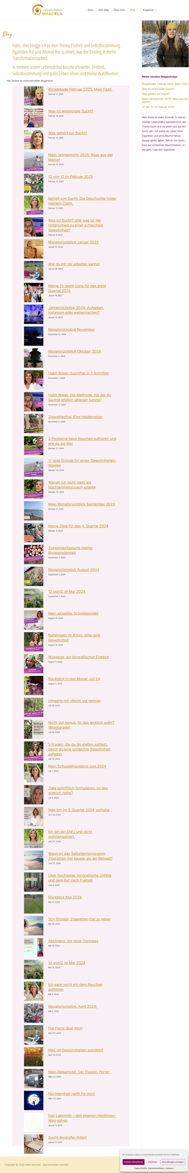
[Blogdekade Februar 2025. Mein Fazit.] (33, 96)
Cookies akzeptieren (133, 1162)
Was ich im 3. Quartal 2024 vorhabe (78, 810)
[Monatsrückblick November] (33, 336)
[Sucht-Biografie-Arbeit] (33, 1144)
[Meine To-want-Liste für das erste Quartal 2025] (33, 292)
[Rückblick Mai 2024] (33, 904)
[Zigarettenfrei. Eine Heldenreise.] (33, 423)
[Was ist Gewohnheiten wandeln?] (33, 1056)
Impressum (169, 1168)
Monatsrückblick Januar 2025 (73, 242)
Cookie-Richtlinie (140, 1168)
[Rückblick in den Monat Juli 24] (33, 685)
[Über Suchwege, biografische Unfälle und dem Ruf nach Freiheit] (33, 882)
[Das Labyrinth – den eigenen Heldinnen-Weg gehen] (33, 1122)
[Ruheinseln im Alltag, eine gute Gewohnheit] (33, 641)
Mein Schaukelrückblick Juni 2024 (77, 766)
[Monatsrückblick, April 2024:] (33, 1013)
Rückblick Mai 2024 (65, 897)
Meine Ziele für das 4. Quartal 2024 (78, 526)
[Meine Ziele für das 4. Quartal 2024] (33, 532)
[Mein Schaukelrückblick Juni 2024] (33, 773)
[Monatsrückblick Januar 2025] (33, 248)
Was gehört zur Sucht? (67, 133)
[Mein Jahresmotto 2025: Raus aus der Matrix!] (33, 161)
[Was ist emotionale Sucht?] (33, 117)
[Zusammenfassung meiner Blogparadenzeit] (33, 554)
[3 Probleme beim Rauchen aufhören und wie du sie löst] (33, 445)
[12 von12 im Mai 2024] (33, 598)
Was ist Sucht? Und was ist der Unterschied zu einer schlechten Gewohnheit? (75, 225)
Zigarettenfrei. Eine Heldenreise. (75, 417)
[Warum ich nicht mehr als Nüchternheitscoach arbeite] (33, 489)
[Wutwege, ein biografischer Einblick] (33, 663)
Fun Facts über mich (65, 1028)
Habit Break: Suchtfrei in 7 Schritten (78, 373)
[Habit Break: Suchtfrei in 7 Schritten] (33, 379)
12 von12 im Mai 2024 (66, 591)
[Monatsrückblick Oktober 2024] (33, 358)
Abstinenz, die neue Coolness (73, 941)
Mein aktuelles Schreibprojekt (73, 613)
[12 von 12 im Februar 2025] (33, 183)
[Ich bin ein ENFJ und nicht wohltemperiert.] (33, 838)
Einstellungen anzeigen (173, 1162)
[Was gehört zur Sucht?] (33, 139)
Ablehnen (152, 1162)
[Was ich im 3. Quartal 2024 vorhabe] (33, 816)
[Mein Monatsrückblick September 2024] (33, 510)
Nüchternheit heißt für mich (71, 1094)
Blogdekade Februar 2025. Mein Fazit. (80, 89)
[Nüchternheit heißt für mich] (33, 1100)
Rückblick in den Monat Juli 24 (74, 679)
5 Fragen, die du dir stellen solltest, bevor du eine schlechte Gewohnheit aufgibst (79, 749)
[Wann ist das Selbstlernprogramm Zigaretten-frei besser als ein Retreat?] (33, 860)
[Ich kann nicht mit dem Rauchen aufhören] (33, 991)
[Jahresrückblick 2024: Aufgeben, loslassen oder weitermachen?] (33, 314)
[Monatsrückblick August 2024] (33, 576)
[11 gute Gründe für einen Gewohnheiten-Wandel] (33, 467)
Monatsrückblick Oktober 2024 (74, 351)
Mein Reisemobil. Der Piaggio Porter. (79, 1072)
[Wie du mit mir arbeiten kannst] (33, 270)
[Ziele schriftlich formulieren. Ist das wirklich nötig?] (33, 794)
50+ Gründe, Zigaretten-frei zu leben (79, 919)
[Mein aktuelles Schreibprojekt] (33, 620)
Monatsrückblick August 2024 (73, 569)
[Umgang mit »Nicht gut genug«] (33, 707)
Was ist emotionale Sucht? (70, 111)
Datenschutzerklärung (156, 1168)
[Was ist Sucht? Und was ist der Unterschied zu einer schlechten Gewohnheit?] (33, 227)
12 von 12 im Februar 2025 (70, 176)
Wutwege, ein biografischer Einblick (78, 657)
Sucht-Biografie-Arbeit (67, 1137)
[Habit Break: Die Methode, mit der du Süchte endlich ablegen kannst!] (33, 401)
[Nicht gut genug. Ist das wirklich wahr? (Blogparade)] (33, 729)
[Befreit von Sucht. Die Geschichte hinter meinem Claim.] (33, 205)
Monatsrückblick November (71, 329)
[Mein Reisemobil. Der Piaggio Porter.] (33, 1078)
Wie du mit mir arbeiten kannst (74, 264)
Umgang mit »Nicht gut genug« (74, 701)
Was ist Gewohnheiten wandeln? (75, 1050)
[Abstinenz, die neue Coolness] (33, 947)
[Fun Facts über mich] (33, 1035)
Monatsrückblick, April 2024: (72, 1006)
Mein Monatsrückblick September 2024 (81, 504)
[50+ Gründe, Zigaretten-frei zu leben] (33, 925)
